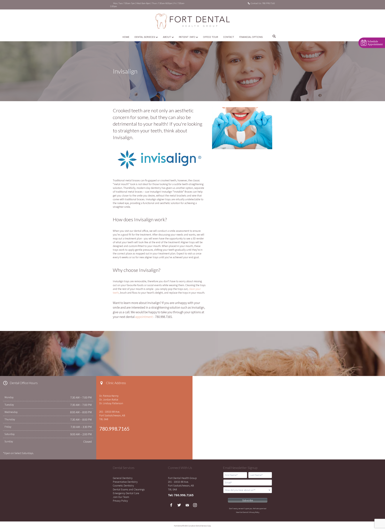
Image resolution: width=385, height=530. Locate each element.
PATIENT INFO (187, 37)
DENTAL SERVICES (144, 37)
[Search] (273, 36)
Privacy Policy (120, 500)
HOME (125, 37)
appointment (144, 317)
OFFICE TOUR (210, 37)
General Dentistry (122, 478)
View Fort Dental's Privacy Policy (247, 512)
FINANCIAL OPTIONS (251, 37)
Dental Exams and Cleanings (129, 489)
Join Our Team (121, 497)
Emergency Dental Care (126, 493)
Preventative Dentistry (125, 481)
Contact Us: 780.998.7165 (262, 3)
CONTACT (228, 37)
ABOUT (167, 37)
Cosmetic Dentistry (123, 485)
